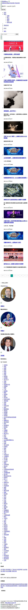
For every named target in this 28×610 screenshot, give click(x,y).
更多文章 (14, 571)
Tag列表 (25, 569)
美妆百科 (6, 25)
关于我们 (3, 569)
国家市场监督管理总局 (18, 584)
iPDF (5, 28)
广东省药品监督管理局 (11, 585)
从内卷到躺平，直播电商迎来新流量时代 (15, 158)
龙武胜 (2, 355)
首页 (5, 12)
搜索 (17, 34)
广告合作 (14, 569)
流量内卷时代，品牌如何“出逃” (12, 242)
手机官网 (17, 3)
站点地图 (8, 571)
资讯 (5, 14)
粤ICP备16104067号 (10, 602)
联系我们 (8, 569)
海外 (5, 31)
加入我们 (3, 571)
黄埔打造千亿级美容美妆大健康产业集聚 (15, 199)
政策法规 (9, 22)
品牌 (8, 15)
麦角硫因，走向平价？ (10, 111)
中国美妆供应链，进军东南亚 (12, 54)
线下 (8, 17)
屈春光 (2, 306)
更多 (7, 286)
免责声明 (19, 569)
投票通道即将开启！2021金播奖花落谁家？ (15, 177)
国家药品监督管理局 (6, 584)
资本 (8, 20)
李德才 (2, 330)
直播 (8, 19)
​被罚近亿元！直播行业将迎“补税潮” (14, 264)
